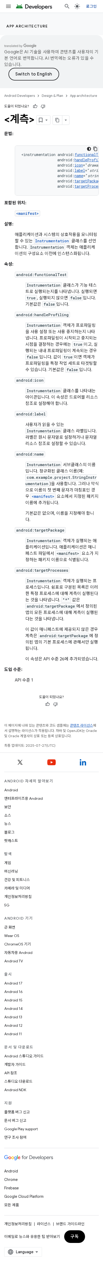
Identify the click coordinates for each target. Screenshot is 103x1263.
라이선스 (44, 1224)
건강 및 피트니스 (17, 879)
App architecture (27, 26)
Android (11, 790)
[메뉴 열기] (8, 6)
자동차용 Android (18, 952)
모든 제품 (11, 1205)
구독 (75, 1236)
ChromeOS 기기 (17, 944)
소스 (7, 815)
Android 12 (13, 1025)
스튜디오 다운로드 (18, 1081)
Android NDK (15, 1089)
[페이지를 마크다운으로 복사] (57, 120)
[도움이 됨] (35, 106)
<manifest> (27, 213)
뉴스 (7, 823)
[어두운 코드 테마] (89, 149)
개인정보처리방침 (18, 896)
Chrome (11, 1179)
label (79, 170)
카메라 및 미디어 (17, 888)
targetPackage (88, 180)
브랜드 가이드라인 (70, 1224)
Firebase (11, 1188)
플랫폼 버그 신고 (17, 1112)
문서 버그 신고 (15, 1120)
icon (78, 165)
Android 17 (13, 983)
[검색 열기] (67, 6)
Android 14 (13, 1008)
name (78, 175)
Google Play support (21, 1129)
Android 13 (13, 1017)
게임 (7, 862)
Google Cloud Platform (24, 1196)
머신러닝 (11, 871)
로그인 (91, 6)
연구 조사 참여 (15, 1137)
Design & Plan (52, 95)
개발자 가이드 (15, 1064)
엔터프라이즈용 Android (23, 798)
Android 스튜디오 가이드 (24, 1056)
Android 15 (13, 1000)
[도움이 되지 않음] (43, 106)
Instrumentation (52, 240)
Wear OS (11, 935)
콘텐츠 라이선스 (81, 725)
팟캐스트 (11, 840)
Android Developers (19, 95)
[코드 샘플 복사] (95, 149)
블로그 (9, 832)
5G (7, 905)
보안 (7, 807)
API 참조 (10, 1073)
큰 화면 (9, 927)
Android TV (13, 961)
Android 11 (13, 1034)
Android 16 (13, 991)
